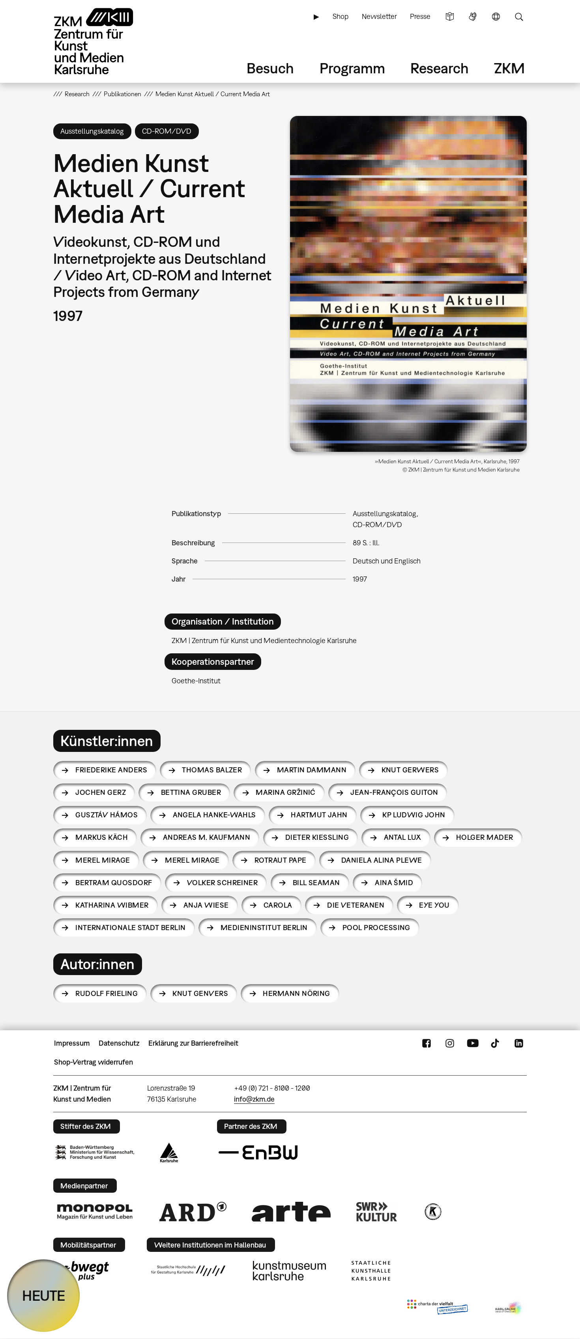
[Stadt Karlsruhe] (169, 1152)
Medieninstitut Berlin (264, 927)
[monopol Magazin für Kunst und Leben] (94, 1212)
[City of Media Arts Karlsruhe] (509, 1308)
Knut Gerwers (410, 770)
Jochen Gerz (100, 792)
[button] (408, 284)
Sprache (496, 16)
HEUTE (43, 1295)
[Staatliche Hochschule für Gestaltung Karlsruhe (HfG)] (188, 1270)
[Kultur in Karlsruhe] (432, 1212)
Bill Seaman (316, 882)
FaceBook (426, 1043)
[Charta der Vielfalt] (437, 1308)
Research (439, 68)
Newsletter (379, 16)
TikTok (496, 1043)
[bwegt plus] (82, 1271)
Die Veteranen (355, 905)
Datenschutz (119, 1043)
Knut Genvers (200, 993)
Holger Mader (484, 837)
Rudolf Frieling (106, 993)
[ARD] (192, 1212)
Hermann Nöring (296, 993)
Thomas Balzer (212, 770)
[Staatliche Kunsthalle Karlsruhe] (371, 1271)
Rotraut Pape (280, 860)
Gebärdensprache (473, 16)
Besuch (270, 68)
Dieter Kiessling (317, 837)
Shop (340, 16)
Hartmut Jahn (319, 815)
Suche (519, 16)
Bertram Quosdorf (113, 882)
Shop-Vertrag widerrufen (93, 1062)
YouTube (473, 1043)
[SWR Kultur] (376, 1212)
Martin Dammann (311, 770)
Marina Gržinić (285, 792)
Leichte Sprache (450, 16)
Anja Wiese (206, 905)
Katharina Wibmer (111, 905)
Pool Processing (376, 927)
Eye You (434, 905)
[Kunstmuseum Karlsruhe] (289, 1271)
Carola (278, 905)
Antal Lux (402, 837)
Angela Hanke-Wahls (214, 815)
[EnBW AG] (258, 1152)
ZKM (509, 68)
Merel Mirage (102, 860)
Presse (420, 16)
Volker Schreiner (222, 882)
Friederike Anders (111, 770)
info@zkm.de (254, 1099)
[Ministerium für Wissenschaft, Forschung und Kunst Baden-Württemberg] (94, 1152)
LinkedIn (519, 1043)
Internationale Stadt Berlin (130, 927)
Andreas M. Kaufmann (207, 837)
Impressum (72, 1043)
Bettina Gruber (191, 792)
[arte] (291, 1211)
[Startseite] (104, 41)
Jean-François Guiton (394, 792)
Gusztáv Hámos (106, 815)
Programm (352, 68)
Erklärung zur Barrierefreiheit (193, 1043)
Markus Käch (101, 837)
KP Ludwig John (413, 815)
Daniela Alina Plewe (381, 860)
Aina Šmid (394, 882)
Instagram (450, 1043)
